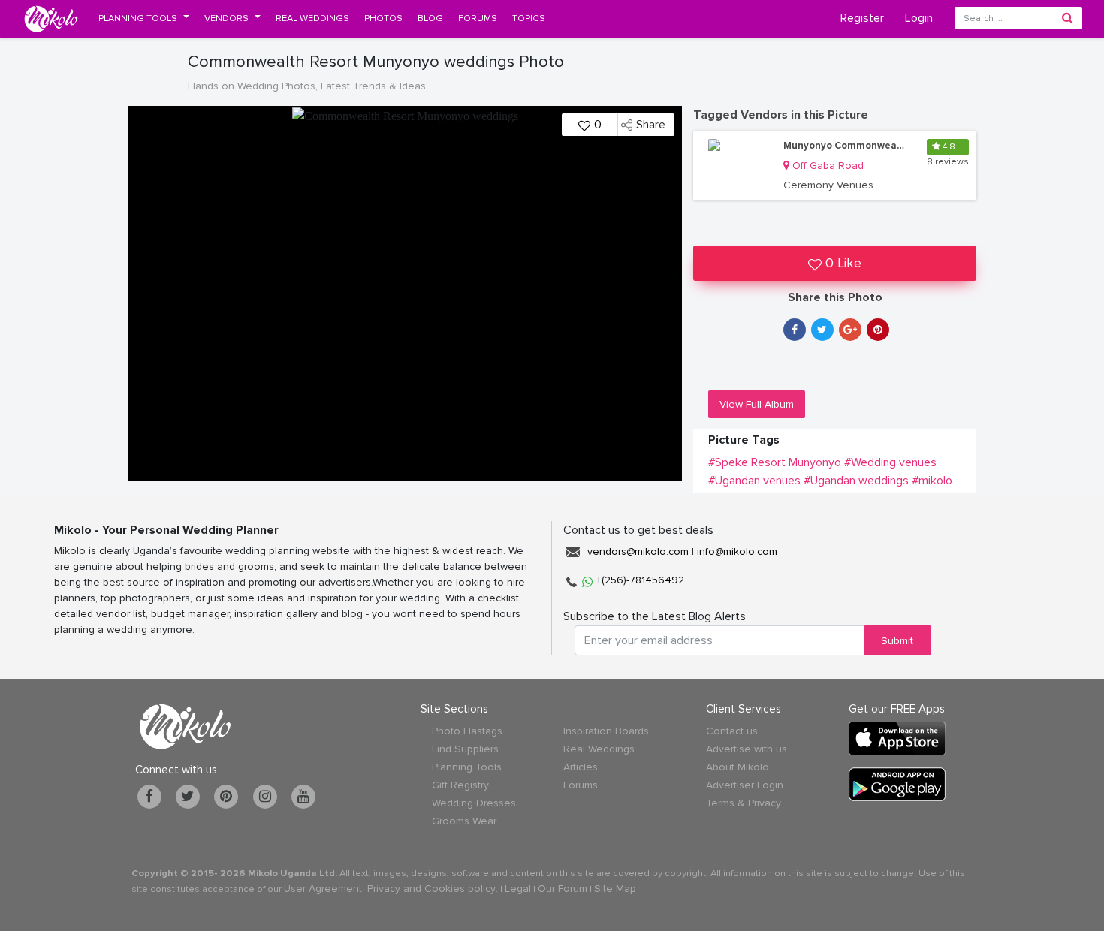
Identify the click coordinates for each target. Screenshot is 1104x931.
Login (919, 18)
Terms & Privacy (743, 803)
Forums (580, 785)
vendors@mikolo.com (638, 551)
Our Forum (562, 888)
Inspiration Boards (606, 731)
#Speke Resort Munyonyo (774, 462)
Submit (897, 640)
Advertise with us (746, 749)
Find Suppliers (465, 749)
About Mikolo (737, 767)
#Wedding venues (890, 462)
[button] (143, 18)
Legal (518, 888)
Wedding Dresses (474, 803)
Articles (580, 767)
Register (862, 18)
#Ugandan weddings (856, 480)
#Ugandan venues (754, 480)
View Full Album (756, 404)
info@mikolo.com (737, 551)
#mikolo (932, 480)
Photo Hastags (467, 731)
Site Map (615, 888)
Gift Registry (460, 785)
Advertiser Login (744, 785)
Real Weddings (599, 749)
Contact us (732, 731)
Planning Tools (467, 767)
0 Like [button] (843, 263)
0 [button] (598, 124)
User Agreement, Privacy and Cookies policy (390, 888)
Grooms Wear (464, 821)
